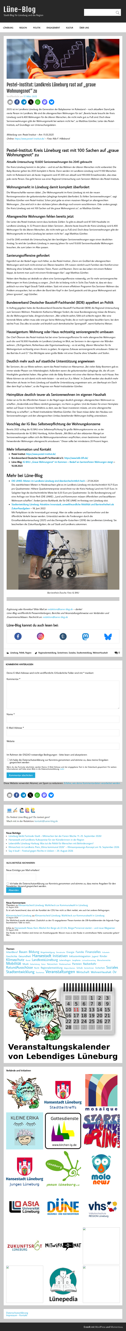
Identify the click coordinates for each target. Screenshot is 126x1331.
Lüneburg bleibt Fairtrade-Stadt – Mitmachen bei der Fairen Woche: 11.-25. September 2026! (55, 835)
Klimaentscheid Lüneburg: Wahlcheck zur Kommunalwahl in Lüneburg (53, 905)
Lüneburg (8, 27)
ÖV (114, 972)
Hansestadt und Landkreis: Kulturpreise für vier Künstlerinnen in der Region (46, 839)
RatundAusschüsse (19, 967)
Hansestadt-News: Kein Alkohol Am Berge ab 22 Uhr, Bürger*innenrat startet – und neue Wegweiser (65, 927)
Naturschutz (52, 964)
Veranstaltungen (60, 971)
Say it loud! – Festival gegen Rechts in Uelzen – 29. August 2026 (41, 850)
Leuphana (76, 960)
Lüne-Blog (19, 9)
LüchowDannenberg (89, 960)
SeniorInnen (62, 652)
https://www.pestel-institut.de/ (29, 138)
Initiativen (60, 956)
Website (11, 741)
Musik (26, 964)
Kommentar (13, 679)
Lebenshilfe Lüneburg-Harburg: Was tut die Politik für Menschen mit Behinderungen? (51, 843)
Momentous (116, 1326)
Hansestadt (41, 956)
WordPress (100, 1326)
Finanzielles (93, 952)
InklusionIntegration (80, 956)
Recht (36, 968)
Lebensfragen (65, 960)
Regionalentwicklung (47, 652)
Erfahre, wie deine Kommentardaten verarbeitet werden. (92, 783)
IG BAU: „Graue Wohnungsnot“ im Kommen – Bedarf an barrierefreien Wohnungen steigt (68, 461)
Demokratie (60, 952)
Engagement (53, 27)
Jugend (95, 956)
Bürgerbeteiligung (48, 952)
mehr (62, 769)
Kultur (69, 27)
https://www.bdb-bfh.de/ (76, 457)
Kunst (28, 960)
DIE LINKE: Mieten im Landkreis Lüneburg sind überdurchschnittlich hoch (48, 480)
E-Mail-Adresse (15, 727)
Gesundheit (25, 956)
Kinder (103, 956)
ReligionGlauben (69, 968)
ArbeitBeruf (12, 952)
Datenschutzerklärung (17, 1312)
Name (11, 714)
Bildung (34, 951)
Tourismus (40, 972)
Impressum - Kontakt (16, 1315)
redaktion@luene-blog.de (60, 609)
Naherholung (35, 964)
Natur (43, 964)
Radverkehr (89, 963)
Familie (80, 952)
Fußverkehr (106, 952)
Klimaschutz (15, 959)
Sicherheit (100, 968)
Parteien (77, 963)
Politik (36, 27)
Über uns (84, 27)
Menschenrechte (103, 960)
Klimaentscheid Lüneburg (19, 915)
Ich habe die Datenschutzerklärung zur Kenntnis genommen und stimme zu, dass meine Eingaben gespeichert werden (59, 761)
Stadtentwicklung (84, 652)
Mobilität (13, 963)
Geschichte (11, 956)
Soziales (72, 652)
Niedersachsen (65, 964)
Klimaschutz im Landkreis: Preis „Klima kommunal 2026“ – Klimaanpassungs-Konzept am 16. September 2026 (64, 847)
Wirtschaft (82, 971)
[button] (10, 102)
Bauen (23, 952)
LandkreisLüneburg (45, 960)
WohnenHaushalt (100, 652)
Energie (70, 952)
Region (23, 27)
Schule (80, 968)
